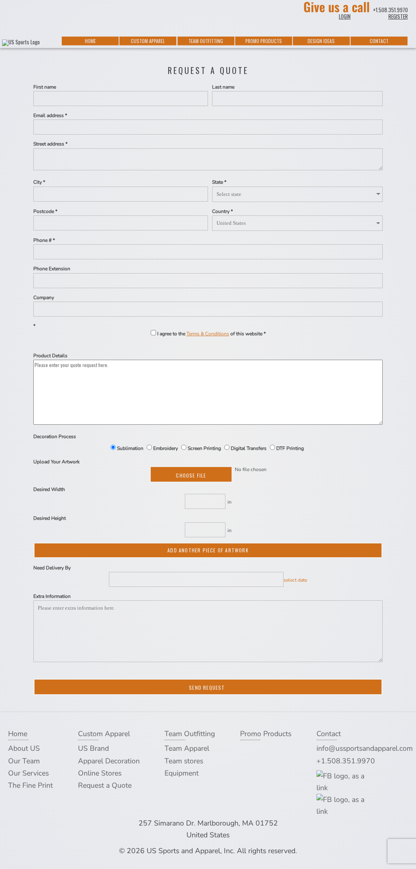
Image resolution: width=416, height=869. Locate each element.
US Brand (93, 748)
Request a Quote (105, 785)
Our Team (24, 761)
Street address (48, 144)
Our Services (28, 773)
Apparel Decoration (109, 761)
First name (44, 87)
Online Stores (99, 773)
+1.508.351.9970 (390, 10)
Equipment (182, 773)
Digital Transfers (249, 448)
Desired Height (49, 518)
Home (90, 40)
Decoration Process (54, 436)
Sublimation (130, 448)
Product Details (50, 355)
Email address (48, 115)
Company (43, 297)
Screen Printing (204, 448)
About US (24, 748)
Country (221, 211)
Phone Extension (51, 268)
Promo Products (263, 40)
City (37, 182)
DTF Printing (289, 448)
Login (345, 16)
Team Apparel (187, 748)
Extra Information (52, 596)
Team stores (184, 761)
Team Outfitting (205, 40)
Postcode (43, 211)
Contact (379, 40)
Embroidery (165, 448)
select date (295, 580)
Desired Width (49, 489)
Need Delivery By (52, 568)
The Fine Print (30, 785)
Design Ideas (321, 40)
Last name (223, 87)
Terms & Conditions (207, 333)
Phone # (42, 240)
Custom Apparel (148, 40)
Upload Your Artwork (56, 461)
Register (398, 16)
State (217, 182)
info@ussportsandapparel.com (364, 748)
